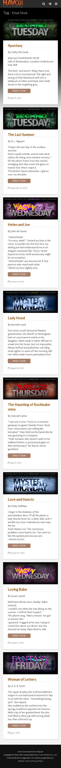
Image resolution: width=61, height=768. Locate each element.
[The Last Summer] (30, 118)
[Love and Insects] (30, 483)
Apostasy (15, 45)
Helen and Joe (19, 224)
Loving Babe (17, 589)
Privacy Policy (37, 761)
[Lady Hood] (30, 301)
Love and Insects (21, 499)
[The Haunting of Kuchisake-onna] (30, 388)
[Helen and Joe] (30, 208)
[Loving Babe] (30, 573)
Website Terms (24, 761)
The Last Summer (21, 134)
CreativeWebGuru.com (47, 755)
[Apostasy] (30, 29)
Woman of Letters (22, 679)
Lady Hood (16, 318)
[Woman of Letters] (30, 663)
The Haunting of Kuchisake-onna (29, 406)
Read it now (19, 91)
